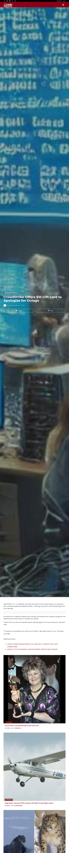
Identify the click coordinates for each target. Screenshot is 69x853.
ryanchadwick (18, 805)
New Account (59, 1)
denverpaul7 (18, 728)
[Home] (6, 4)
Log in (64, 1)
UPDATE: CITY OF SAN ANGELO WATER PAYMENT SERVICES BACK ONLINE (32, 649)
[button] (19, 310)
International (11, 293)
